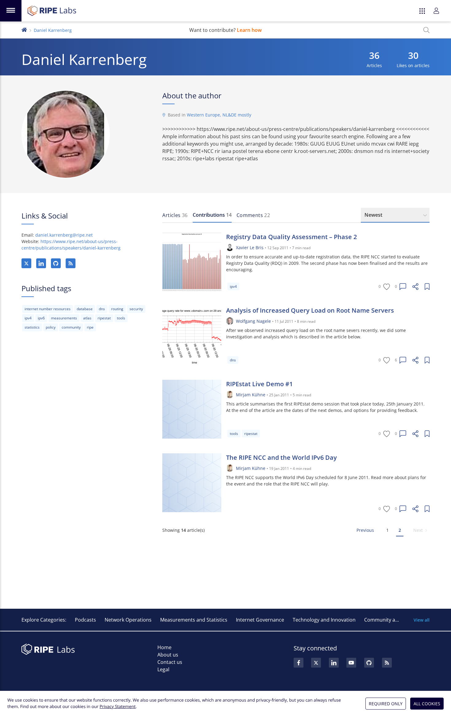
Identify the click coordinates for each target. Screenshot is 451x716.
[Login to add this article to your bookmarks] (427, 286)
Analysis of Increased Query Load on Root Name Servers (310, 310)
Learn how (249, 30)
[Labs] (24, 29)
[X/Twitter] (26, 263)
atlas (87, 318)
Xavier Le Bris (250, 247)
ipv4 (28, 318)
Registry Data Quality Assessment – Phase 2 (291, 237)
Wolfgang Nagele (253, 321)
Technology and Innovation (324, 619)
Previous (365, 530)
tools (121, 318)
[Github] (369, 663)
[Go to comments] (402, 286)
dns (102, 308)
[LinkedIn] (41, 263)
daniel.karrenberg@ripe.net (64, 235)
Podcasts (85, 619)
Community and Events (391, 619)
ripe (90, 327)
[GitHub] (56, 263)
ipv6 (41, 318)
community (71, 327)
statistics (32, 327)
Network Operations (128, 619)
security (136, 308)
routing (117, 308)
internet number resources (48, 308)
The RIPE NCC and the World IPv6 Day (281, 457)
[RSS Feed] (387, 663)
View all (422, 620)
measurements (64, 318)
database (85, 308)
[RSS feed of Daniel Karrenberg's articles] (70, 263)
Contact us (169, 662)
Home (164, 647)
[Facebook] (298, 663)
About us (167, 654)
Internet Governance (260, 619)
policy (51, 327)
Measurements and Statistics (193, 619)
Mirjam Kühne (250, 395)
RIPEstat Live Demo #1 (259, 384)
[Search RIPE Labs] (426, 30)
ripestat (104, 318)
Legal (163, 669)
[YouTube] (351, 663)
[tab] (174, 215)
